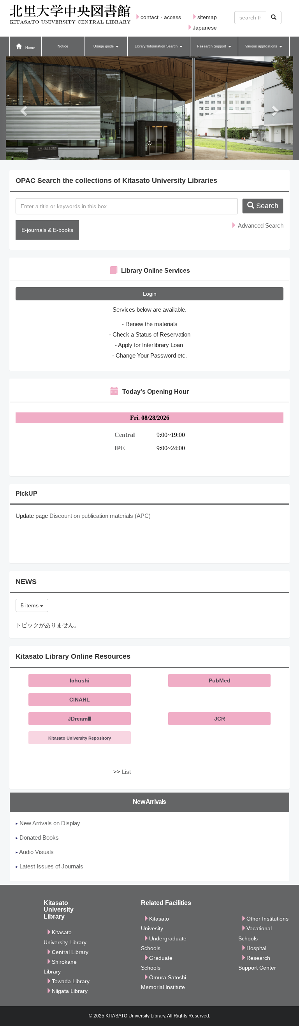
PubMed (219, 680)
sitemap (207, 17)
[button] (105, 46)
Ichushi (80, 680)
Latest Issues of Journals (50, 866)
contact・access (161, 17)
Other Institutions (267, 919)
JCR (219, 719)
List (126, 771)
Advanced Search (260, 225)
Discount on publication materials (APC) (100, 515)
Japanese (205, 28)
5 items (30, 605)
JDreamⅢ (79, 719)
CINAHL (79, 699)
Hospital (256, 948)
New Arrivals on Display (49, 823)
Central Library (70, 952)
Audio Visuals (36, 852)
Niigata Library (70, 991)
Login (150, 294)
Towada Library (71, 981)
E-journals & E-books (47, 230)
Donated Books (38, 837)
